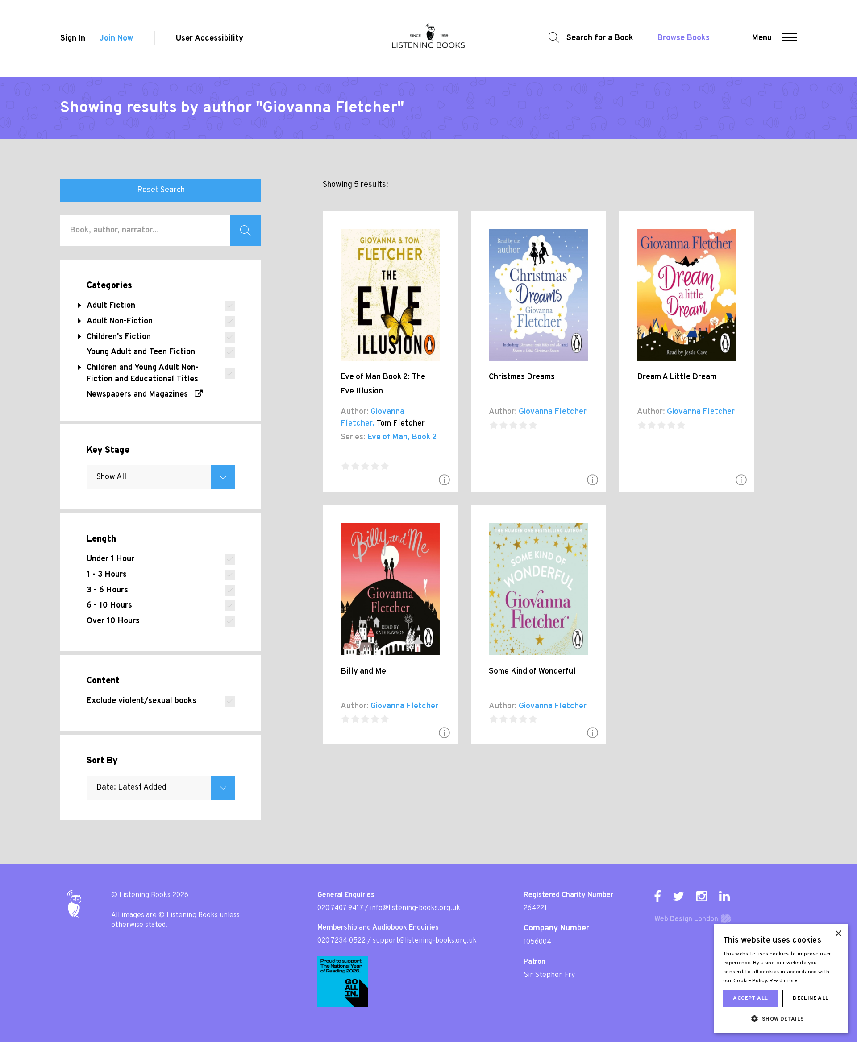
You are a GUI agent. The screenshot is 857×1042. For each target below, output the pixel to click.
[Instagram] (701, 896)
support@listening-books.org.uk (425, 940)
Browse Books (683, 38)
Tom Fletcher (400, 423)
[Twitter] (678, 896)
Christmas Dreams (522, 377)
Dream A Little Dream (676, 377)
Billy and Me (363, 671)
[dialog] (781, 978)
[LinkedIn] (724, 896)
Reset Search (161, 190)
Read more (784, 980)
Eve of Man (387, 437)
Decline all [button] (810, 998)
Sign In (72, 38)
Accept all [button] (750, 998)
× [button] (838, 933)
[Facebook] (657, 896)
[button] (789, 38)
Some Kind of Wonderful (532, 671)
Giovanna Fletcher (553, 412)
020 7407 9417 (340, 908)
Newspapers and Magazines (141, 394)
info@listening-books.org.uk (415, 908)
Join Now (116, 38)
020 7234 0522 (341, 940)
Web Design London (686, 919)
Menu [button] (762, 38)
